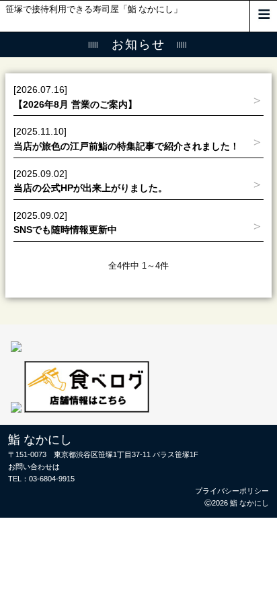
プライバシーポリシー (232, 491)
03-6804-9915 (52, 479)
